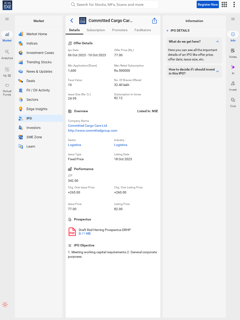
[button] (7, 19)
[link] (7, 5)
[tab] (74, 30)
